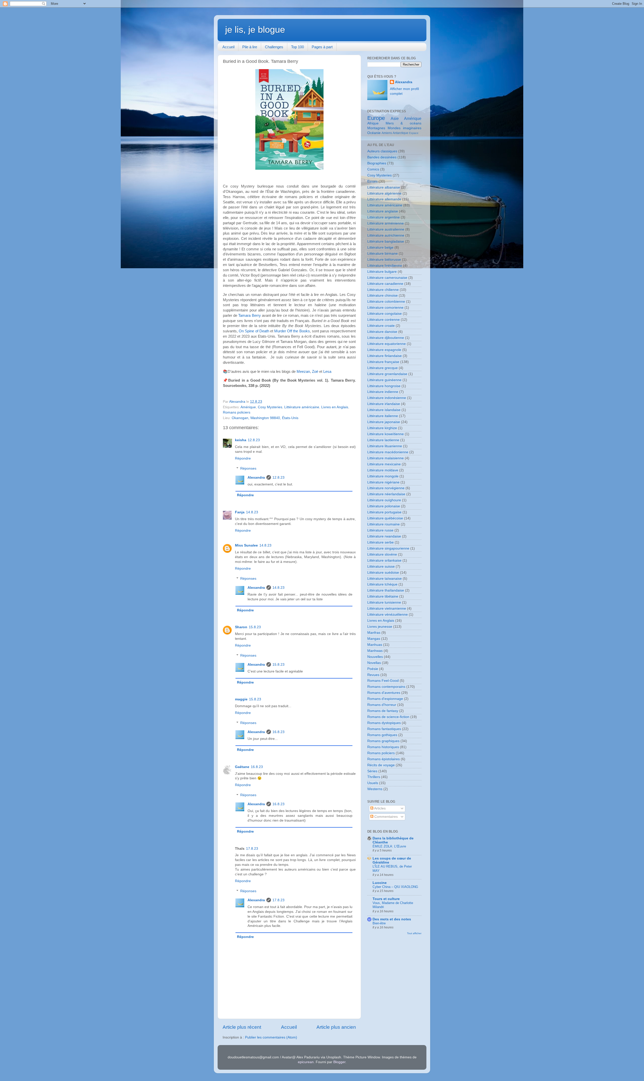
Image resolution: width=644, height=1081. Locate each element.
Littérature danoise (382, 332)
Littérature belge (380, 247)
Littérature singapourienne (388, 548)
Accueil (228, 47)
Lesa (327, 372)
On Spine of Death (254, 331)
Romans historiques (383, 747)
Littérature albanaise (383, 187)
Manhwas (375, 651)
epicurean (306, 1062)
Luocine (380, 883)
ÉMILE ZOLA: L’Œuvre (389, 846)
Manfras (373, 633)
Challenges (274, 47)
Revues (373, 675)
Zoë (315, 372)
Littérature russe (380, 530)
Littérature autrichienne (385, 235)
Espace (413, 132)
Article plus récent (242, 1027)
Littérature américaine (301, 407)
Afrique (373, 123)
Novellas (374, 663)
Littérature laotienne (383, 440)
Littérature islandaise (383, 410)
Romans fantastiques (384, 729)
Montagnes (376, 128)
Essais (372, 181)
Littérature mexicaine (384, 464)
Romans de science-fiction (388, 717)
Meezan (303, 372)
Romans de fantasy (382, 711)
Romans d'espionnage (385, 699)
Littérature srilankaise (384, 560)
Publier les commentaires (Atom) (271, 1037)
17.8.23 (252, 848)
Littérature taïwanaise (384, 578)
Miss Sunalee (246, 545)
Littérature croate (381, 326)
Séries (372, 771)
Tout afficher (414, 933)
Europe (376, 118)
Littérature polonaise (383, 506)
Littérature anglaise (382, 211)
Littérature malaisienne (385, 458)
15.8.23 (255, 627)
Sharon (241, 627)
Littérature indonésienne (386, 398)
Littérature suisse (381, 566)
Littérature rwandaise (384, 536)
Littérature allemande (384, 199)
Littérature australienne (385, 229)
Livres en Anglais (334, 407)
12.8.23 (254, 440)
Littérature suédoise (383, 572)
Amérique (248, 407)
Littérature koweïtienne (385, 434)
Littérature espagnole (384, 350)
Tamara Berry (249, 315)
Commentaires (385, 817)
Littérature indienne (382, 392)
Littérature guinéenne (384, 380)
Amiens (387, 133)
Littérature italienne (382, 416)
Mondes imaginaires (404, 128)
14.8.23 (252, 512)
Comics (373, 169)
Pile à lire (249, 47)
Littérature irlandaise (383, 404)
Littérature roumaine (383, 524)
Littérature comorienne (385, 307)
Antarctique (400, 133)
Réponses (248, 468)
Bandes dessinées (381, 157)
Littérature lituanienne (384, 446)
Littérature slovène (382, 554)
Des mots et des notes (392, 919)
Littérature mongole (382, 476)
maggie (241, 699)
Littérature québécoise (385, 518)
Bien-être (379, 923)
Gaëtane (242, 767)
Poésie (372, 669)
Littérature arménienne (385, 223)
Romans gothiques (382, 735)
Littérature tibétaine (382, 596)
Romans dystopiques (384, 723)
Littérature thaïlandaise (385, 590)
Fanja (240, 512)
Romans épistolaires (383, 759)
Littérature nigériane (383, 482)
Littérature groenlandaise (387, 374)
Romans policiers (236, 412)
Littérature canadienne (385, 284)
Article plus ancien (336, 1027)
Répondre (243, 458)
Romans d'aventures (383, 693)
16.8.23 (278, 732)
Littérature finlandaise (384, 356)
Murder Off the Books (292, 331)
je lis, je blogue (255, 29)
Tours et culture (386, 899)
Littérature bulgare (382, 272)
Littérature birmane (382, 253)
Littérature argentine (383, 217)
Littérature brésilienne (384, 265)
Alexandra (256, 477)
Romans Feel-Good (383, 681)
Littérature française (383, 362)
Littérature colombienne (386, 301)
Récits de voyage (381, 765)
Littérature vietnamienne (386, 608)
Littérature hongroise (383, 386)
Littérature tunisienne (384, 602)
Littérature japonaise (383, 422)
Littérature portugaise (384, 512)
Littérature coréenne (383, 320)
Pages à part (322, 47)
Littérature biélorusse (384, 259)
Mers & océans (403, 123)
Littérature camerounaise (387, 278)
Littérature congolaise (384, 314)
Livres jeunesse (379, 626)
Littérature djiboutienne (385, 338)
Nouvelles (375, 657)
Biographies (376, 163)
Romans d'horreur (381, 705)
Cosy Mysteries (270, 407)
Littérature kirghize (382, 428)
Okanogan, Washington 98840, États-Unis (265, 418)
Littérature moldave (382, 470)
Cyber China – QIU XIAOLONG (395, 887)
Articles (379, 808)
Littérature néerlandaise (386, 494)
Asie (395, 118)
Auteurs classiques (382, 151)
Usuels (372, 783)
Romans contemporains (386, 687)
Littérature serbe (380, 542)
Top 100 (297, 47)
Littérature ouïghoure (384, 500)
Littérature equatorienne (386, 344)
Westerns (374, 789)
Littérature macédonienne (387, 452)
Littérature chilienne (383, 290)
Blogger (339, 1062)
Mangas (373, 639)
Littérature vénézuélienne (387, 614)
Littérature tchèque (382, 584)
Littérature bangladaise (385, 241)
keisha (240, 440)
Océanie (374, 133)
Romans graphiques (383, 741)
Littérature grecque (382, 368)
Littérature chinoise (382, 295)
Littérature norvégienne (386, 488)
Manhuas (374, 645)
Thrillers (373, 777)
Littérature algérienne (384, 193)
